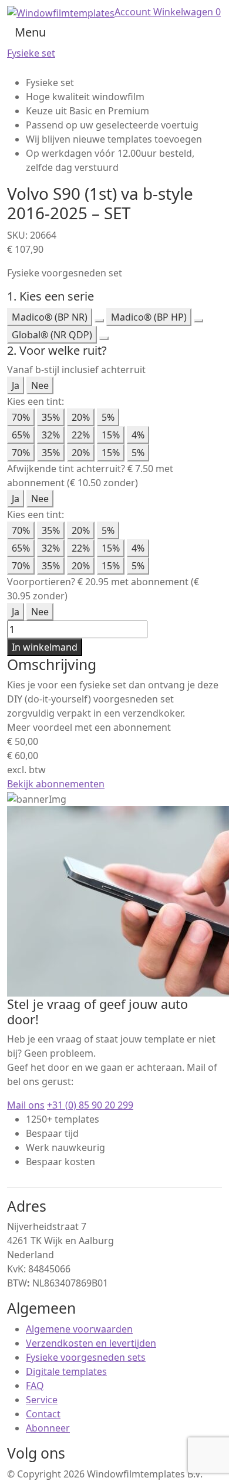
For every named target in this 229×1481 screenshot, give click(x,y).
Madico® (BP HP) (149, 317)
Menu (30, 32)
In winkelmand (45, 647)
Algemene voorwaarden (79, 1328)
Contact (43, 1413)
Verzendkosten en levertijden (91, 1343)
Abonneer (48, 1427)
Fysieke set (31, 53)
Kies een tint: (35, 401)
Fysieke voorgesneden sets (86, 1357)
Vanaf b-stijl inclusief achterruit (76, 369)
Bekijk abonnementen (56, 783)
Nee (40, 385)
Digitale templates (66, 1371)
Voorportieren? (41, 581)
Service (42, 1399)
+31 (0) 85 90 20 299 (90, 1105)
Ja (15, 385)
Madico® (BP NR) (49, 317)
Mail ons (26, 1105)
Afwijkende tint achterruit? (66, 468)
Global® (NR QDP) (52, 334)
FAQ (35, 1385)
